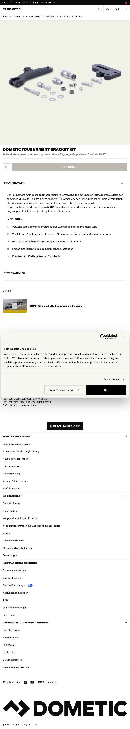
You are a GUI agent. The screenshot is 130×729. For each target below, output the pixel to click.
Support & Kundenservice (16, 443)
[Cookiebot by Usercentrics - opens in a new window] (102, 336)
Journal (6, 533)
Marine (16, 17)
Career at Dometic (23, 659)
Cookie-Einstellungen (14, 585)
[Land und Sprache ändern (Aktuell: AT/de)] (126, 2)
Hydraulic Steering (71, 17)
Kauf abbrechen (11, 488)
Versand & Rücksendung (16, 481)
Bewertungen (10, 555)
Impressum (9, 615)
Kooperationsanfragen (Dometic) (20, 518)
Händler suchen (11, 466)
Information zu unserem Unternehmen (25, 622)
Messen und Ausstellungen (17, 548)
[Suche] (99, 9)
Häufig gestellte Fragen (15, 458)
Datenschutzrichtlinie (14, 570)
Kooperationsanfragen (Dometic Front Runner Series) (31, 525)
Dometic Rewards (12, 503)
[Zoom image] (65, 82)
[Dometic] (12, 9)
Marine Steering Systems (40, 17)
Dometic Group (22, 630)
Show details (112, 379)
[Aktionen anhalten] (5, 3)
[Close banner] (125, 336)
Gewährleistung (11, 473)
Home (5, 17)
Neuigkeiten (20, 652)
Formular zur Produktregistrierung (21, 451)
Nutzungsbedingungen (15, 592)
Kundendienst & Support (17, 436)
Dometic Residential (24, 540)
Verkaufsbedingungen (15, 607)
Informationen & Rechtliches (20, 563)
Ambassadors (10, 510)
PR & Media (19, 644)
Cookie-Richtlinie (12, 577)
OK (106, 390)
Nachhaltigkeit (11, 637)
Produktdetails (14, 183)
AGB (5, 600)
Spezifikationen (14, 273)
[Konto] (107, 9)
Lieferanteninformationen (16, 667)
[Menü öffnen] (126, 9)
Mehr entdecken (12, 496)
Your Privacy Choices (62, 390)
